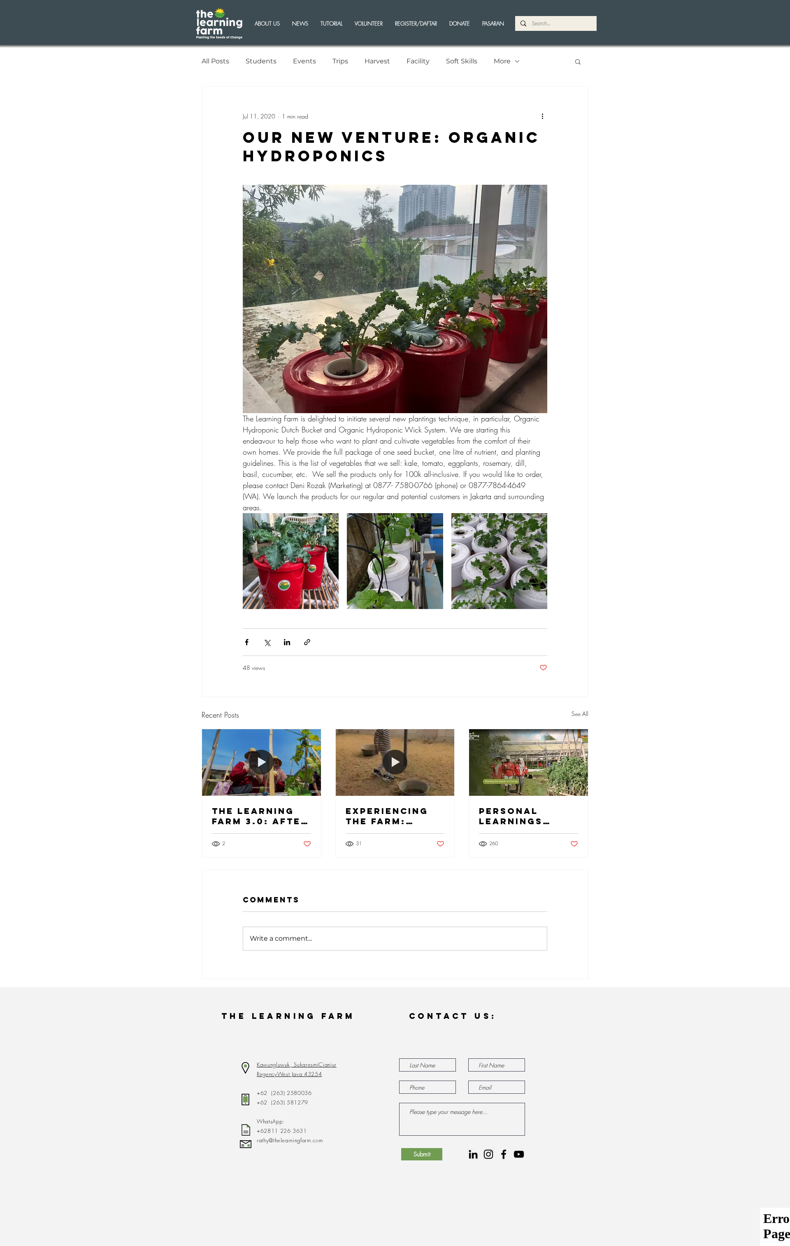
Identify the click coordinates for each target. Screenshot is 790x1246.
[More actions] (542, 116)
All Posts (215, 61)
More (502, 61)
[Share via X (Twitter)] (267, 642)
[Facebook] (503, 1154)
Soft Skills (461, 61)
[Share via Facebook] (247, 642)
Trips (340, 61)
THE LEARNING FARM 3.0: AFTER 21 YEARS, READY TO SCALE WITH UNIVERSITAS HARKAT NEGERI (260, 816)
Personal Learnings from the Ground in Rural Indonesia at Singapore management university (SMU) (518, 816)
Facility (418, 61)
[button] (369, 23)
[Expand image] (291, 561)
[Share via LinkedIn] (287, 642)
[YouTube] (519, 1154)
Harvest (377, 61)
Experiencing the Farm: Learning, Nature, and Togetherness (390, 816)
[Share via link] (307, 642)
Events (304, 61)
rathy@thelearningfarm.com (290, 1140)
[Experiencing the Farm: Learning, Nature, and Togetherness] (395, 762)
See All (580, 714)
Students (261, 61)
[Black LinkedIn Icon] (473, 1154)
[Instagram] (488, 1154)
